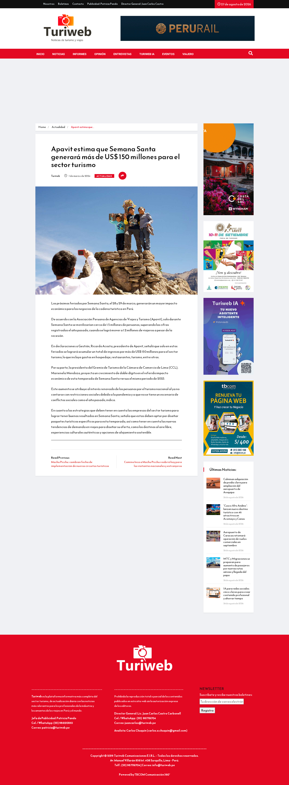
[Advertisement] (144, 93)
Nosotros (48, 4)
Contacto (78, 4)
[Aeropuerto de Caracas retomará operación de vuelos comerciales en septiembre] (213, 536)
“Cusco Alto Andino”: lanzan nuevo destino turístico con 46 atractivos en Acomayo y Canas (235, 512)
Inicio (40, 54)
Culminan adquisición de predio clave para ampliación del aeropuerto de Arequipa (235, 485)
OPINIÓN (100, 54)
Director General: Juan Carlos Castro (142, 4)
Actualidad (58, 127)
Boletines (63, 4)
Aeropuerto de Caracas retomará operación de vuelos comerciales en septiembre (235, 538)
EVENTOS (168, 54)
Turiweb (55, 176)
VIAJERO (188, 54)
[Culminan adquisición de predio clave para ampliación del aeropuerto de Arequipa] (213, 483)
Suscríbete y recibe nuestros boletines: (226, 694)
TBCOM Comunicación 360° (152, 775)
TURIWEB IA (146, 54)
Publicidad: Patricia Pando (102, 4)
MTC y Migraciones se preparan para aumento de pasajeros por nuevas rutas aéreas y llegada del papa (236, 567)
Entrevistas (122, 54)
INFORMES (80, 54)
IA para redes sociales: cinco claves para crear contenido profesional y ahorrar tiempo (236, 593)
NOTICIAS (58, 54)
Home (42, 127)
